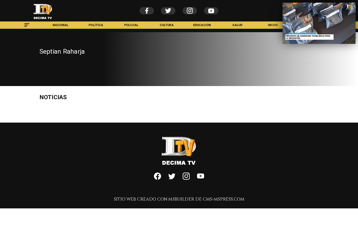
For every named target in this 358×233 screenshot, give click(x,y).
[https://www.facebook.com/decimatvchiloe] (157, 179)
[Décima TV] (26, 27)
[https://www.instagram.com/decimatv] (186, 179)
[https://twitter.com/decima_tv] (171, 179)
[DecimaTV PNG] (43, 20)
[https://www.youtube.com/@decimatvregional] (200, 179)
